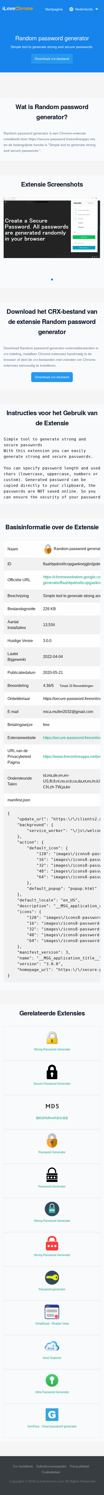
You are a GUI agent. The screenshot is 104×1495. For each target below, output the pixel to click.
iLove (17, 8)
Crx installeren (23, 1466)
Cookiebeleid (51, 1472)
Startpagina (54, 9)
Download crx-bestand (52, 59)
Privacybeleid (79, 1466)
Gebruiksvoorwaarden (51, 1466)
